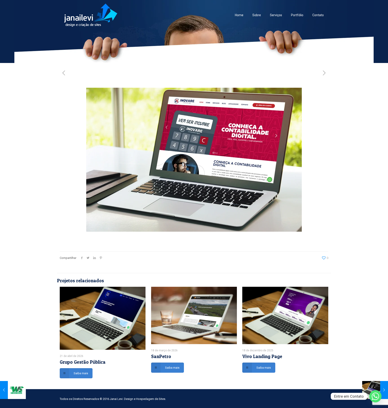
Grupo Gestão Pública (83, 362)
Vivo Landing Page (262, 356)
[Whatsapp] (375, 396)
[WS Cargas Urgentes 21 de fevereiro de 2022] (13, 390)
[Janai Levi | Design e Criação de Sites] (90, 15)
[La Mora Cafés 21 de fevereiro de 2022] (375, 390)
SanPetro (161, 356)
